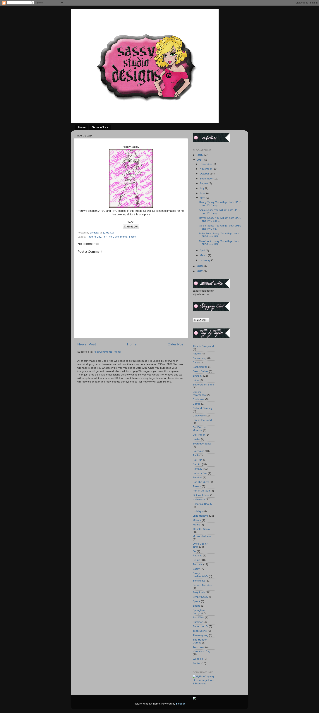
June (203, 193)
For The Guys (110, 236)
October (205, 173)
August (204, 183)
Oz (194, 551)
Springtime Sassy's (199, 612)
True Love (199, 647)
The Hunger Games (200, 641)
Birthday (197, 375)
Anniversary (200, 358)
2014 (200, 159)
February (205, 260)
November (206, 168)
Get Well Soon (201, 495)
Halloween (199, 499)
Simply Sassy (200, 597)
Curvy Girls (199, 415)
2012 (200, 271)
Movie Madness (202, 536)
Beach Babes (200, 371)
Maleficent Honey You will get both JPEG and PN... (219, 243)
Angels (197, 353)
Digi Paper (199, 434)
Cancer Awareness (199, 393)
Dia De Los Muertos (199, 429)
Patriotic (197, 555)
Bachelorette (200, 367)
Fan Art (197, 464)
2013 (200, 266)
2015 (200, 155)
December (206, 164)
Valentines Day (201, 651)
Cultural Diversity (202, 408)
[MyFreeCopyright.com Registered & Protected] (204, 683)
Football (197, 477)
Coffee (196, 403)
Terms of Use (100, 127)
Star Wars (198, 617)
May (202, 198)
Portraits (198, 564)
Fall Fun (197, 459)
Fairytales (198, 451)
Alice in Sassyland (203, 346)
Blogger (180, 703)
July (202, 188)
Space (196, 601)
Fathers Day (94, 236)
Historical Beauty (202, 504)
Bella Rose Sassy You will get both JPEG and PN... (219, 235)
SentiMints (199, 580)
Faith (196, 455)
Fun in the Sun (201, 490)
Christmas (199, 399)
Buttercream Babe (203, 384)
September (206, 178)
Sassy (132, 236)
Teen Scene (200, 630)
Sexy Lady (199, 592)
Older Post (176, 344)
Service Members (203, 585)
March (204, 255)
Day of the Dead (202, 420)
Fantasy (197, 468)
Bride (196, 380)
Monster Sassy (201, 529)
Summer (198, 622)
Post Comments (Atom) (107, 351)
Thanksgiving (200, 635)
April (203, 250)
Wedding (198, 658)
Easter (196, 439)
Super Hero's (200, 626)
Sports (196, 605)
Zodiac (197, 663)
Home (81, 127)
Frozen (197, 486)
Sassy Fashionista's (200, 575)
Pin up (196, 560)
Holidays (198, 511)
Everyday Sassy (202, 443)
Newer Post (86, 344)
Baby (196, 362)
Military (197, 520)
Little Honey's (200, 515)
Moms (123, 236)
